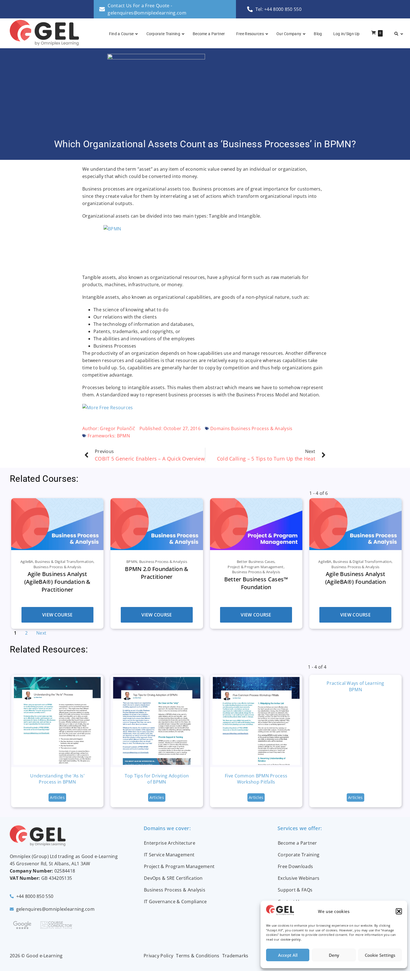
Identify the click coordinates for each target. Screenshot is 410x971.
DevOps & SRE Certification (173, 878)
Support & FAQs (295, 890)
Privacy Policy (158, 956)
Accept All (288, 955)
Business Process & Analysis (174, 890)
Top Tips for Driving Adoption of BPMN (157, 779)
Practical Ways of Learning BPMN (355, 686)
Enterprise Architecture (169, 843)
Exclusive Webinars (298, 878)
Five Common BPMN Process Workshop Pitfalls (256, 779)
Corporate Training (298, 855)
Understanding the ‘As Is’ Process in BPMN (57, 779)
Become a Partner (297, 843)
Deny (334, 955)
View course (57, 615)
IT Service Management (169, 855)
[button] (399, 911)
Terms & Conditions (197, 956)
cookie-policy (291, 939)
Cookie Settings (380, 955)
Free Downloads (295, 866)
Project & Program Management (179, 866)
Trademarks (235, 956)
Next (41, 633)
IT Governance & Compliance (175, 901)
